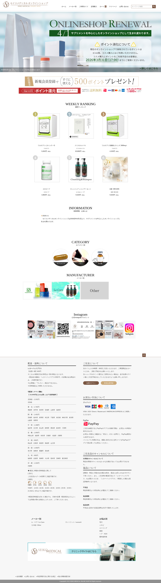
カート (103, 6)
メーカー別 (72, 6)
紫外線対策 (103, 537)
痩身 (101, 531)
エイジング (103, 528)
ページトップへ (144, 355)
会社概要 (20, 576)
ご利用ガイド (83, 6)
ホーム (64, 6)
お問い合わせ (124, 6)
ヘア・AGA (103, 534)
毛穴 (101, 522)
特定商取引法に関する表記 (46, 576)
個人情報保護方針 (64, 576)
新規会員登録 (108, 383)
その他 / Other (36, 525)
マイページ (113, 6)
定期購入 (94, 6)
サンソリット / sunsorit (73, 522)
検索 (154, 6)
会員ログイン (91, 383)
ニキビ (101, 525)
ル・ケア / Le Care (37, 522)
